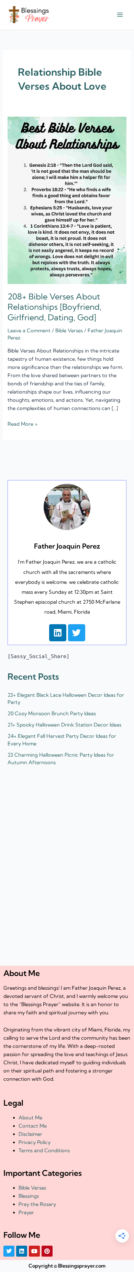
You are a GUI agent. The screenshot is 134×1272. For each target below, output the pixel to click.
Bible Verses (69, 330)
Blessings (29, 1196)
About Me (30, 1118)
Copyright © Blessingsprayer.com (67, 1266)
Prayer (26, 1212)
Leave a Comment (29, 330)
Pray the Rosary (37, 1204)
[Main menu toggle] (120, 15)
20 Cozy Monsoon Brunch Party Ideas (52, 713)
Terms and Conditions (44, 1150)
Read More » (22, 423)
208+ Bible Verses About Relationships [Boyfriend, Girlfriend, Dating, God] (54, 307)
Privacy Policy (35, 1142)
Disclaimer (30, 1134)
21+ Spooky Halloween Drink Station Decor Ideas (64, 725)
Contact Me (33, 1126)
